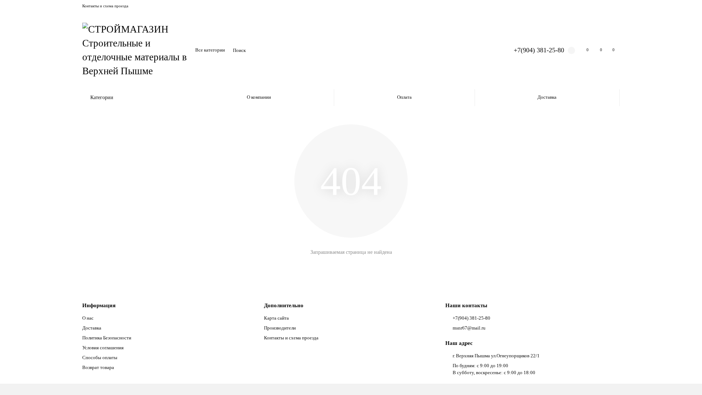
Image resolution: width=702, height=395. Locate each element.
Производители (280, 328)
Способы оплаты (99, 357)
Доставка (546, 97)
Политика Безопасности (106, 338)
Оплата (404, 97)
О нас (88, 318)
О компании (259, 97)
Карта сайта (276, 318)
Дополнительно (283, 305)
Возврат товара (98, 367)
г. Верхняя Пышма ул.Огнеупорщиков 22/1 (496, 355)
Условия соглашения (103, 347)
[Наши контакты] (686, 379)
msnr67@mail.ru (469, 328)
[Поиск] (487, 50)
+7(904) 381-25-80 (539, 50)
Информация (99, 305)
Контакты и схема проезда (105, 6)
